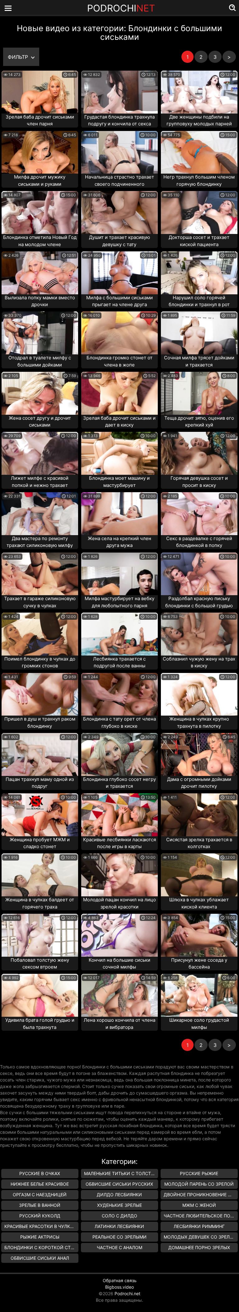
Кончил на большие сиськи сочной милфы (119, 963)
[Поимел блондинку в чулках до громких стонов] (40, 634)
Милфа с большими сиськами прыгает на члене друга (119, 301)
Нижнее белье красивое (40, 1184)
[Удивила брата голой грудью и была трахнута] (40, 995)
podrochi (121, 8)
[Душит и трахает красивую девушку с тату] (119, 212)
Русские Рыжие (199, 1173)
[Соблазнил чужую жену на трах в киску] (199, 634)
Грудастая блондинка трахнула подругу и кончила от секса (119, 120)
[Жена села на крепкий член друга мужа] (119, 513)
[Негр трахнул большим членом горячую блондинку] (199, 152)
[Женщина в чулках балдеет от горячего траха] (40, 874)
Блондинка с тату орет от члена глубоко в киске (119, 722)
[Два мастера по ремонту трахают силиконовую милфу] (40, 513)
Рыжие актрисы (39, 1237)
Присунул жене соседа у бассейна (199, 963)
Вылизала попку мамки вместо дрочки (40, 301)
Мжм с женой (199, 1205)
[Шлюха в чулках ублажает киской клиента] (199, 874)
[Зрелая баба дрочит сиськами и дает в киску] (119, 393)
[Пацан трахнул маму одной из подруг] (40, 754)
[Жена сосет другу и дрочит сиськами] (40, 393)
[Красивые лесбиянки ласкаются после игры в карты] (119, 814)
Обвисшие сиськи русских (119, 1184)
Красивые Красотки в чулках (40, 1226)
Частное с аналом (119, 1247)
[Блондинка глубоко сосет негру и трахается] (119, 754)
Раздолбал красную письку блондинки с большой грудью (199, 602)
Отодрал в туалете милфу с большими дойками (39, 361)
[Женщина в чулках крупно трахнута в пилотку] (199, 694)
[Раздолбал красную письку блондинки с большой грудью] (199, 574)
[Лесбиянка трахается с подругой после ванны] (119, 634)
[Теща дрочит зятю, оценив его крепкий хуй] (199, 393)
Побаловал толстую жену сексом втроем (40, 963)
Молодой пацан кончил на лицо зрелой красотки (119, 903)
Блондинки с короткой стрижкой (41, 1247)
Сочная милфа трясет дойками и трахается (199, 361)
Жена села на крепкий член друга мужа (119, 542)
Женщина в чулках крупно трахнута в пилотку (199, 722)
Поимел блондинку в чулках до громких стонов (39, 662)
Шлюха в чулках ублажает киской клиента (199, 903)
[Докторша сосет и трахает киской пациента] (199, 212)
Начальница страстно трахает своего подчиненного (119, 180)
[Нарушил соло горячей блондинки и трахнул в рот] (199, 272)
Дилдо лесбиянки (119, 1194)
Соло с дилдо (119, 1215)
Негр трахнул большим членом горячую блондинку (199, 180)
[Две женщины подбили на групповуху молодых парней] (199, 92)
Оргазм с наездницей (40, 1194)
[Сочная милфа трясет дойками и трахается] (199, 332)
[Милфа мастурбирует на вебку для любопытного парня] (119, 574)
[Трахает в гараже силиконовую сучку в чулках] (40, 574)
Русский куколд (39, 1215)
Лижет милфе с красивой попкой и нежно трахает (39, 481)
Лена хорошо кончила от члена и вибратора (119, 1023)
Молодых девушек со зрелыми (201, 1237)
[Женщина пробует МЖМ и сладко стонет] (40, 814)
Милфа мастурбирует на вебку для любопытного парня (119, 602)
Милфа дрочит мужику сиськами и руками (39, 180)
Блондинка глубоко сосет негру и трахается (119, 782)
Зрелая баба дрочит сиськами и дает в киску (119, 421)
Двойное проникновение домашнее (201, 1194)
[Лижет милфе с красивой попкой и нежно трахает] (40, 453)
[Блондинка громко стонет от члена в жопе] (119, 332)
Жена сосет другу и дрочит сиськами (40, 421)
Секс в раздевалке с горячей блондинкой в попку (199, 542)
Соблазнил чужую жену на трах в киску (199, 662)
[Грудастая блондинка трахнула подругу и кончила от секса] (119, 92)
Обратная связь (120, 1280)
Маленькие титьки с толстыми (121, 1173)
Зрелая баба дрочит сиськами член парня (40, 120)
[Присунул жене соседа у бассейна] (199, 935)
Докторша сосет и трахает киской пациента (199, 240)
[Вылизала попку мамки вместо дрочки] (40, 272)
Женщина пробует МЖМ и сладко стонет (40, 843)
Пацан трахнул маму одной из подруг (40, 782)
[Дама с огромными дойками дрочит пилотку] (199, 754)
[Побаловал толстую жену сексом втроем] (40, 935)
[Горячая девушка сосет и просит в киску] (199, 453)
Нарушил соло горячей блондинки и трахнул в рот (199, 301)
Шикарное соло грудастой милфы (199, 1023)
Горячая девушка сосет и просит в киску (199, 481)
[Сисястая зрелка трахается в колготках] (199, 814)
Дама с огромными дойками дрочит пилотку (199, 782)
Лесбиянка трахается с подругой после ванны (119, 662)
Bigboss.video (119, 1287)
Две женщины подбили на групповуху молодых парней (199, 120)
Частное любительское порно (201, 1215)
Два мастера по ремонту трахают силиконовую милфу (40, 542)
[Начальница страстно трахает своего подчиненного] (119, 152)
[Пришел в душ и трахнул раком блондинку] (40, 694)
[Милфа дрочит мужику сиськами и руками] (40, 152)
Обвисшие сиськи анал (40, 1258)
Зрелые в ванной (39, 1205)
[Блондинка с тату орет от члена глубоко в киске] (119, 694)
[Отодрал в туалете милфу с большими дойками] (40, 332)
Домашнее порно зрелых (199, 1247)
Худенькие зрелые (119, 1205)
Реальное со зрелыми (119, 1237)
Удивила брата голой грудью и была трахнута (39, 1023)
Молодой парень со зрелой (199, 1184)
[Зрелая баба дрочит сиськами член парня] (40, 92)
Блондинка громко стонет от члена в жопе (119, 361)
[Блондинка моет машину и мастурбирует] (119, 453)
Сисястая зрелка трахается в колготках (199, 843)
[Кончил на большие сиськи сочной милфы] (119, 935)
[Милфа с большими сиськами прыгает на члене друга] (119, 272)
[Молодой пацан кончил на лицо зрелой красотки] (119, 874)
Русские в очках (39, 1173)
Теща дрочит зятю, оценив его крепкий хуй (199, 421)
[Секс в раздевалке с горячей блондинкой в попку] (199, 513)
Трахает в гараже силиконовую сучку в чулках (40, 602)
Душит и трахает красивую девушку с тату (119, 240)
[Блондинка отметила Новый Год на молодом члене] (40, 212)
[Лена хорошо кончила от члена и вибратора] (119, 995)
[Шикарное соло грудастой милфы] (199, 995)
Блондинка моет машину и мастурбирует (119, 481)
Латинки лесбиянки (119, 1226)
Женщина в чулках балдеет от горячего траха (39, 903)
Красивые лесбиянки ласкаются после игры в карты (119, 843)
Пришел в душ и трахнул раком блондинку (39, 722)
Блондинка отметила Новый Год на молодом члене (40, 240)
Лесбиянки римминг (199, 1226)
